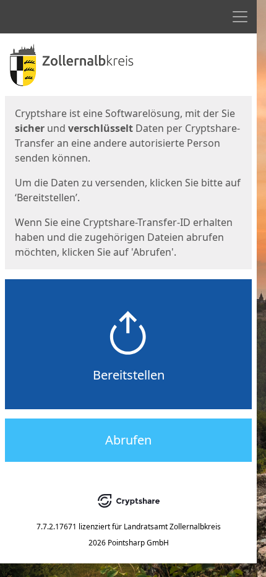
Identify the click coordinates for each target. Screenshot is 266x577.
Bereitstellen (129, 375)
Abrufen (128, 440)
